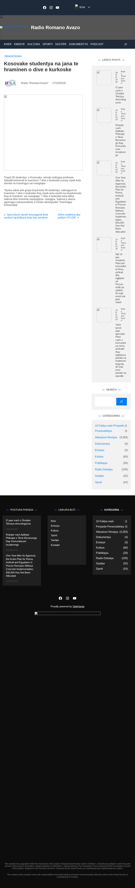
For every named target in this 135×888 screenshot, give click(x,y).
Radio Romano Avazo (55, 27)
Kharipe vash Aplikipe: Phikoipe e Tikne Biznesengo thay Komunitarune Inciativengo (120, 140)
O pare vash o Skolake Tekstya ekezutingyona (120, 95)
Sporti (98, 482)
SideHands (78, 606)
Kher (53, 521)
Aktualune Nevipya (13, 56)
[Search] (121, 401)
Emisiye (99, 450)
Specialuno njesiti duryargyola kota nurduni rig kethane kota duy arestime (26, 216)
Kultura (99, 456)
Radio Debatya (104, 469)
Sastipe (99, 475)
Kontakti (55, 545)
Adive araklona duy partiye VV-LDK (69, 216)
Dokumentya (102, 443)
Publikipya (101, 463)
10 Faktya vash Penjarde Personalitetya (109, 428)
